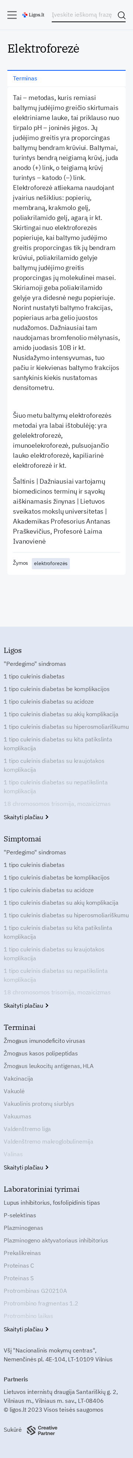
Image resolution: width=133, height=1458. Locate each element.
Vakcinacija (18, 1078)
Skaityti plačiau (24, 817)
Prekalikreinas (22, 1253)
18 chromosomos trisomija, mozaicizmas (57, 803)
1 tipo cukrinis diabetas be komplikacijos (56, 689)
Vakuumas (17, 1116)
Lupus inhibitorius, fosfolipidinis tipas (52, 1202)
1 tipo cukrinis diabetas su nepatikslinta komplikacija (56, 786)
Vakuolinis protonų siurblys (39, 1103)
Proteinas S (19, 1278)
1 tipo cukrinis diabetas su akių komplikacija (61, 714)
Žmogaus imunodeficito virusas (44, 1040)
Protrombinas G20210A (35, 1290)
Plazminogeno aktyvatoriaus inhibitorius (56, 1240)
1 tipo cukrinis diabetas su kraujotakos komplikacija (54, 765)
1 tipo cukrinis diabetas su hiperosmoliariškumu (66, 726)
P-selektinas (20, 1215)
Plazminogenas (23, 1227)
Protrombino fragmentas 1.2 (41, 1303)
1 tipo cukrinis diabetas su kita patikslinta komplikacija (58, 743)
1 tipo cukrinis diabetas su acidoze (48, 701)
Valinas (13, 1154)
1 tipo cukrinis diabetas (34, 676)
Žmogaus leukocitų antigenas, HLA (48, 1066)
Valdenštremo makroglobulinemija (48, 1141)
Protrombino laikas (28, 1315)
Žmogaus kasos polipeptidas (41, 1053)
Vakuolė (14, 1091)
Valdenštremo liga (27, 1128)
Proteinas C (19, 1265)
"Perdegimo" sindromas (35, 663)
